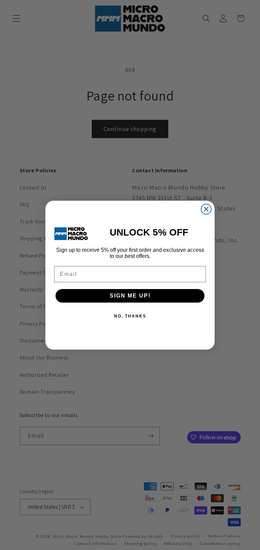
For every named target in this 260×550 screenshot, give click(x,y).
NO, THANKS (130, 316)
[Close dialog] (206, 209)
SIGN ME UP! (130, 296)
